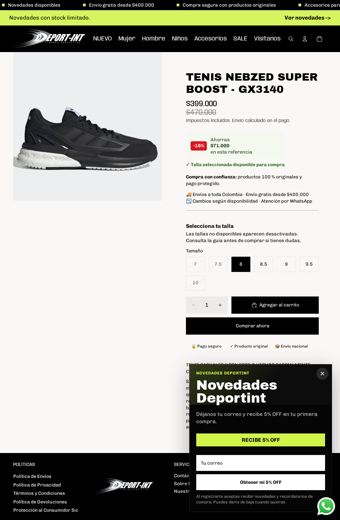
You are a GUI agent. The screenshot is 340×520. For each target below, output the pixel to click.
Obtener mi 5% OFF (261, 482)
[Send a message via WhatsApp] (326, 506)
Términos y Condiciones (39, 493)
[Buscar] (291, 39)
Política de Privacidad (37, 485)
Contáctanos (188, 476)
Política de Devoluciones (40, 502)
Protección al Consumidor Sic (45, 510)
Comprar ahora (252, 326)
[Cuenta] (305, 39)
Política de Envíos (32, 476)
